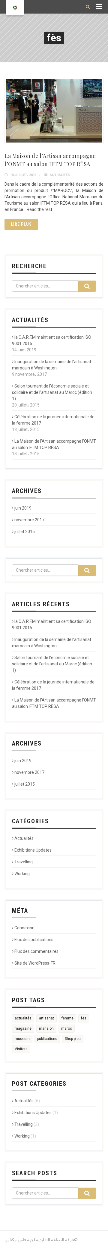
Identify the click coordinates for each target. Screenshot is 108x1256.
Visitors (21, 1049)
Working (22, 873)
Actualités (60, 175)
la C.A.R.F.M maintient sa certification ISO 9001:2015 (51, 340)
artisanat (46, 1018)
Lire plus (21, 224)
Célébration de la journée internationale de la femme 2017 (53, 419)
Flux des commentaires (36, 951)
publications (47, 1039)
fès (83, 1018)
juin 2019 (23, 508)
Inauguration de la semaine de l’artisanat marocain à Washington (51, 364)
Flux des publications (33, 939)
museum (22, 1039)
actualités (23, 1018)
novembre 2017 (29, 519)
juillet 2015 (24, 531)
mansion (46, 1028)
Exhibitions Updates (33, 850)
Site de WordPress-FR (35, 963)
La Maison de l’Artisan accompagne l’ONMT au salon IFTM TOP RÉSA (54, 444)
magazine (23, 1028)
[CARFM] (15, 7)
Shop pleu (73, 1039)
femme (68, 1018)
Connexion (24, 927)
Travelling (23, 861)
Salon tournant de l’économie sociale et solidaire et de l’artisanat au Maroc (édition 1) (52, 392)
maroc (66, 1028)
